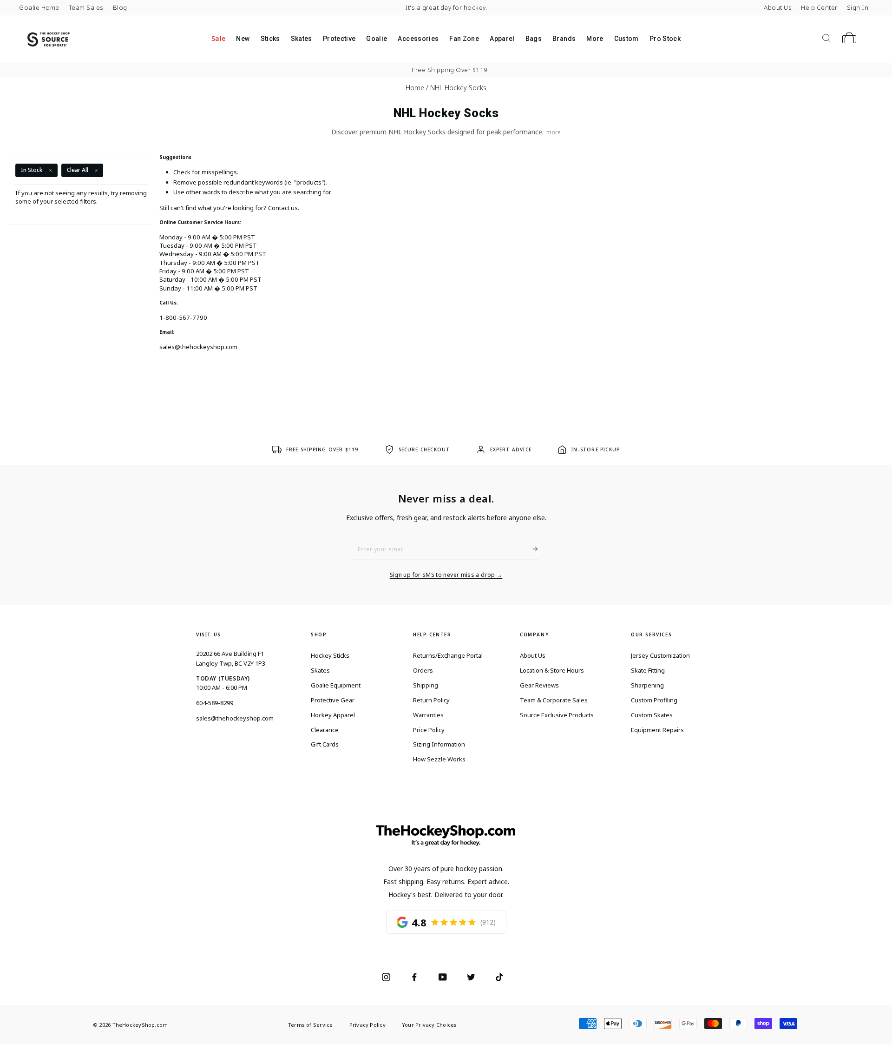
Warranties (428, 715)
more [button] (553, 132)
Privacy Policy (367, 1024)
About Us (778, 7)
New (242, 38)
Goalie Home (39, 7)
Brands (564, 38)
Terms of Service (310, 1024)
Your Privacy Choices (429, 1024)
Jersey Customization (660, 655)
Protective (339, 38)
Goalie (376, 38)
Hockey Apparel (333, 715)
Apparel (502, 38)
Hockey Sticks (330, 655)
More (594, 38)
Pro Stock (665, 38)
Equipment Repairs (657, 730)
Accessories (418, 38)
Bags (533, 38)
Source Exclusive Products (557, 715)
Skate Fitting (648, 670)
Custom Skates (652, 715)
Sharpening (647, 685)
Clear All (77, 170)
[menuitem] (218, 39)
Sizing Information (439, 744)
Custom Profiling (654, 700)
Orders (423, 670)
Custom (626, 38)
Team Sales (86, 7)
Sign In (858, 7)
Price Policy (429, 730)
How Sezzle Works (439, 759)
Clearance (325, 730)
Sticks (270, 38)
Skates (301, 38)
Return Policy (431, 700)
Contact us (283, 208)
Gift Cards (325, 744)
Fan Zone (464, 38)
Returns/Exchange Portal (448, 655)
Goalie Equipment (336, 685)
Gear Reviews (539, 685)
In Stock (32, 170)
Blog (120, 7)
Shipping (425, 685)
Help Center (819, 7)
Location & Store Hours (552, 670)
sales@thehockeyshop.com (198, 347)
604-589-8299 (214, 703)
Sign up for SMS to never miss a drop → (446, 575)
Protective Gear (332, 700)
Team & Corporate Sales (554, 700)
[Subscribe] (531, 549)
